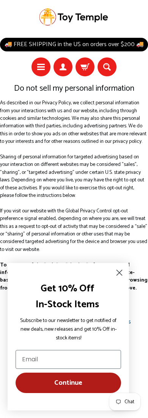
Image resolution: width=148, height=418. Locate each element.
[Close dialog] (119, 272)
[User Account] (63, 66)
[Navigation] (40, 66)
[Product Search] (107, 66)
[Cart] (85, 66)
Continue (68, 383)
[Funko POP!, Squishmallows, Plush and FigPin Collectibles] (74, 17)
